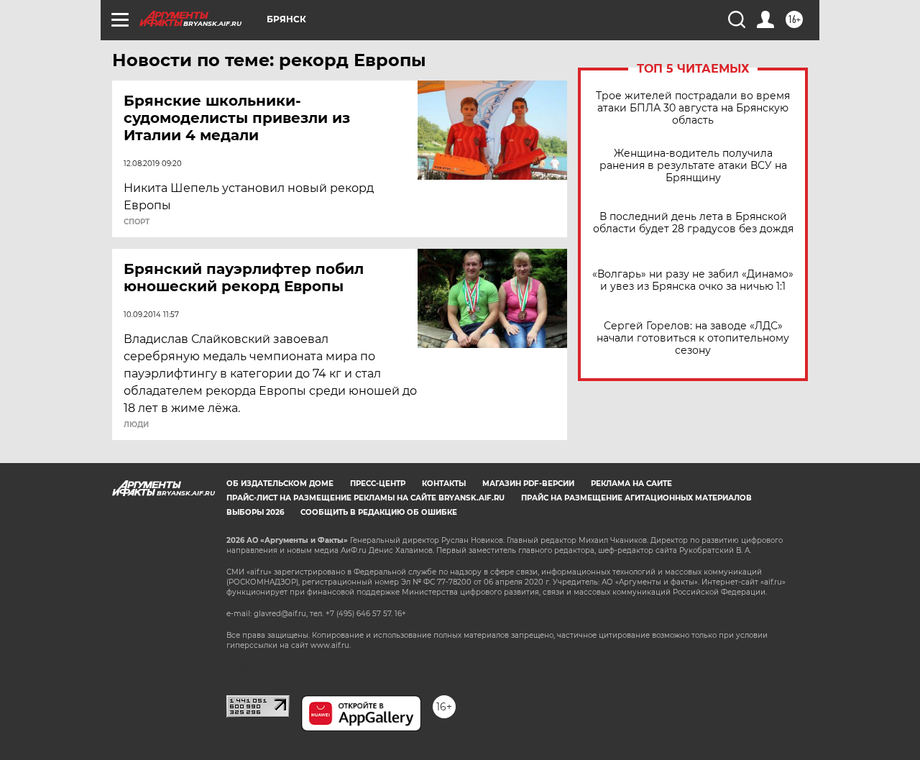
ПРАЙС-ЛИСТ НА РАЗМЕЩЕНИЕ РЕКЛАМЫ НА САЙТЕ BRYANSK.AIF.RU (365, 498)
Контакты (444, 483)
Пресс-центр (377, 483)
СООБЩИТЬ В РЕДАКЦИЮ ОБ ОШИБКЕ (378, 512)
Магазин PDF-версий (528, 483)
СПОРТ (137, 222)
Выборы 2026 (255, 512)
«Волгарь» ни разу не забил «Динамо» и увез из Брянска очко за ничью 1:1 (693, 280)
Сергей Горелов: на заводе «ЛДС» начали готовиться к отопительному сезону (693, 338)
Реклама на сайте (631, 483)
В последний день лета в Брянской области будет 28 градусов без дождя (693, 223)
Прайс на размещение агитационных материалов (636, 498)
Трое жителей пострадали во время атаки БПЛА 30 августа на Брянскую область (693, 108)
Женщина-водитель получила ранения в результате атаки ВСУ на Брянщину (693, 165)
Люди (136, 425)
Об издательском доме (280, 483)
